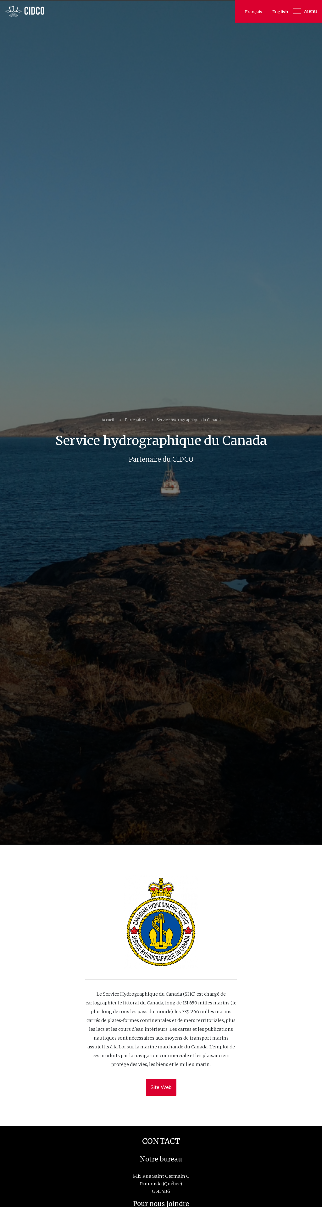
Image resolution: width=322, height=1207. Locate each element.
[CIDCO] (24, 11)
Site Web (161, 1087)
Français (253, 11)
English (280, 11)
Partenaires (135, 419)
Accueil (108, 419)
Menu (310, 11)
